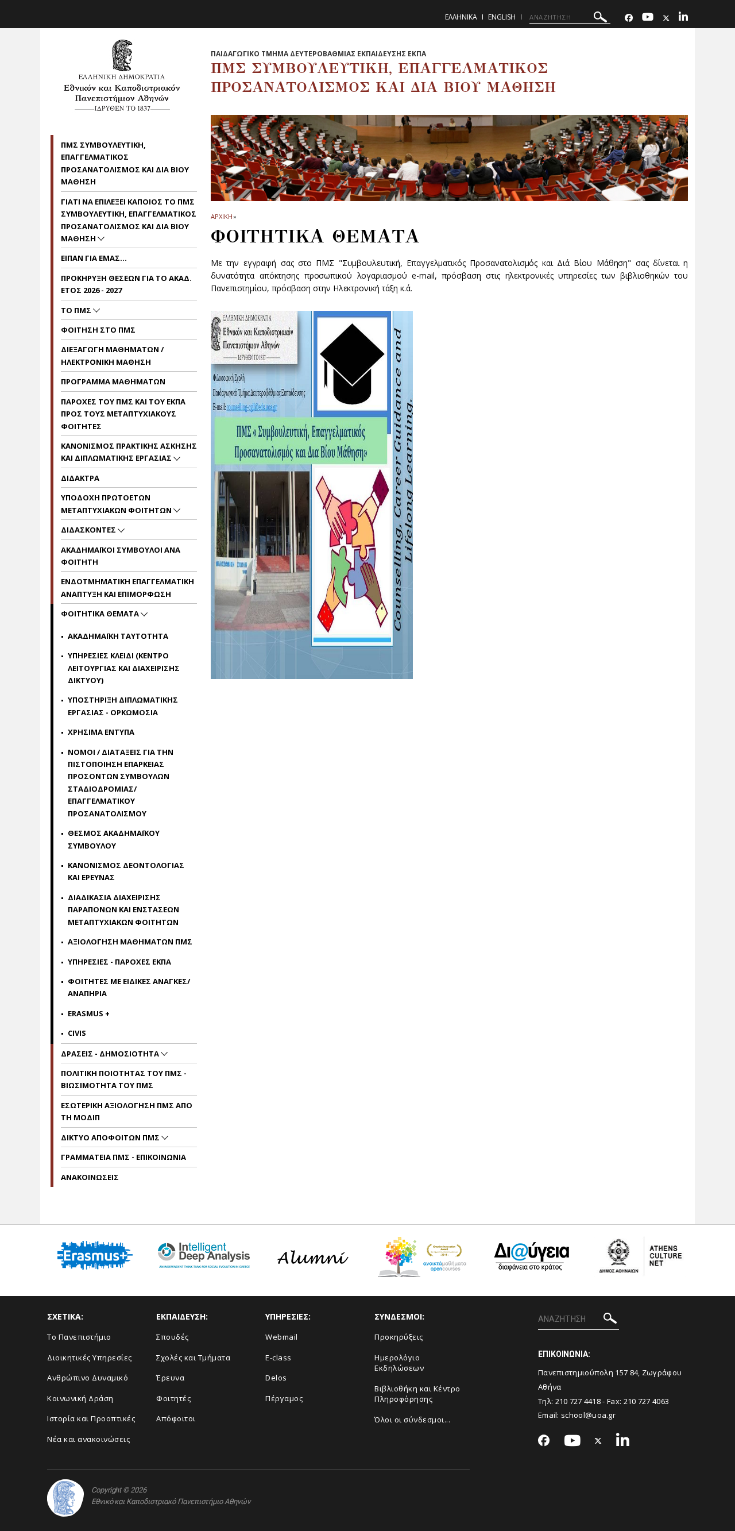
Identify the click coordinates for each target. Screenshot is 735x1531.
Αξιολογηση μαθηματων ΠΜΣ (130, 941)
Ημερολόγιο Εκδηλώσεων (399, 1363)
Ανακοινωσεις (90, 1177)
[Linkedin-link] (683, 18)
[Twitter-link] (666, 18)
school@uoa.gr (588, 1415)
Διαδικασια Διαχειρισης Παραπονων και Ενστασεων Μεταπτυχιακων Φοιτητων (123, 909)
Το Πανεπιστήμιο (79, 1337)
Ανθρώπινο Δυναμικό (87, 1377)
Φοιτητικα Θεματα (101, 613)
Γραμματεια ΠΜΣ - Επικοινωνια (123, 1157)
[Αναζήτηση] (600, 18)
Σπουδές (172, 1337)
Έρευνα (170, 1377)
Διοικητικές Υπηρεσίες (89, 1357)
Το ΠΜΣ (77, 310)
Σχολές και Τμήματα (193, 1357)
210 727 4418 (578, 1401)
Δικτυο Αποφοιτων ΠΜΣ (111, 1137)
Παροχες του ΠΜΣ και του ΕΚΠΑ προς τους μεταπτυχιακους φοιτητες (123, 413)
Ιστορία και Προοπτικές (91, 1418)
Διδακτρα (80, 478)
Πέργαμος (284, 1398)
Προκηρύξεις (398, 1337)
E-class (278, 1357)
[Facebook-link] (629, 18)
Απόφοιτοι (176, 1418)
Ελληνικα (461, 17)
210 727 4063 (647, 1401)
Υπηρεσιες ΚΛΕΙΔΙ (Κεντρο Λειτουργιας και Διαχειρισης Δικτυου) (124, 667)
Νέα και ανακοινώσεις (88, 1439)
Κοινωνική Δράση (80, 1398)
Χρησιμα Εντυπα (101, 732)
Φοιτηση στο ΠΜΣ (98, 330)
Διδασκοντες (89, 530)
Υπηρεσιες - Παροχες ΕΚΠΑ (119, 962)
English (502, 17)
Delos (276, 1377)
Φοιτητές (173, 1398)
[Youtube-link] (647, 18)
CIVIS (77, 1033)
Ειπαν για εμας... (94, 258)
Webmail (281, 1337)
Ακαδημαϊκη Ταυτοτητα (118, 636)
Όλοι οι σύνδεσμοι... (412, 1419)
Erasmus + (89, 1013)
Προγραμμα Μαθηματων (113, 381)
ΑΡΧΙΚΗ (221, 216)
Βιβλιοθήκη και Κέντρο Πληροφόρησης (417, 1394)
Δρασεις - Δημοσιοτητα (111, 1053)
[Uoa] (65, 1498)
